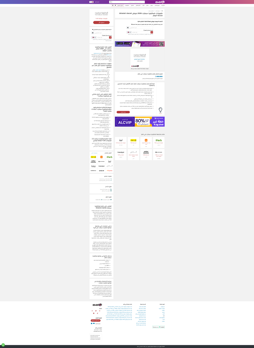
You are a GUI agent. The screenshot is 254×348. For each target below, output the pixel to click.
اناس (133, 158)
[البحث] (111, 2)
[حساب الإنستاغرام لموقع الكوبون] (99, 311)
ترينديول (120, 157)
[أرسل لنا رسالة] (3, 345)
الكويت (163, 310)
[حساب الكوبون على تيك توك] (97, 313)
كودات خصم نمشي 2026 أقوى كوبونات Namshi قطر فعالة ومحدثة (119, 316)
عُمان (164, 314)
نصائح (147, 5)
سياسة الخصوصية (142, 316)
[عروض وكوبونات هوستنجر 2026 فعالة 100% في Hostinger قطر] (158, 152)
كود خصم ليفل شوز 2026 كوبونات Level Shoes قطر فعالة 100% (119, 312)
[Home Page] (160, 2)
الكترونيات (127, 5)
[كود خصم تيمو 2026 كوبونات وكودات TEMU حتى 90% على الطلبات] (146, 140)
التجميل (132, 5)
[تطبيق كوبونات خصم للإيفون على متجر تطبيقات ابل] (113, 5)
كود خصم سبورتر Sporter (141, 325)
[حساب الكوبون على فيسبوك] (92, 311)
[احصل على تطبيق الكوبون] (140, 44)
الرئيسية (163, 5)
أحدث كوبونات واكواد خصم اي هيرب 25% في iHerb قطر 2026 (120, 307)
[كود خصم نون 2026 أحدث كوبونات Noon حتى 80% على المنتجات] (133, 140)
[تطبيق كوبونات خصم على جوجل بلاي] (115, 5)
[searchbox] (129, 2)
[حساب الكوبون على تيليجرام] (93, 313)
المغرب (163, 321)
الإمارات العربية (162, 308)
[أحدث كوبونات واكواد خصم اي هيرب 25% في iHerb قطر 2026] (158, 140)
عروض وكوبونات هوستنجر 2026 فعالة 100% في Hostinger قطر (119, 314)
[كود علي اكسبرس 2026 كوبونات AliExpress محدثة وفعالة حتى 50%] (110, 170)
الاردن (163, 319)
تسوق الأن (101, 22)
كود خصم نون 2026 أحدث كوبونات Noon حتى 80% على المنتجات (119, 310)
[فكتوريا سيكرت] (101, 13)
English (97, 2)
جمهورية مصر (162, 317)
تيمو (146, 146)
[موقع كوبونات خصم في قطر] (162, 11)
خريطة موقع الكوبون (142, 312)
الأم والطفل (138, 5)
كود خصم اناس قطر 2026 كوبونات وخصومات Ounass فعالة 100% (119, 317)
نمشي (146, 157)
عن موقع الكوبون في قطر (141, 314)
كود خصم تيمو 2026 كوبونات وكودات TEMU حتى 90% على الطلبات (118, 308)
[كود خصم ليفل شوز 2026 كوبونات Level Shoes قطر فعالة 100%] (120, 140)
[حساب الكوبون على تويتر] (95, 311)
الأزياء (143, 5)
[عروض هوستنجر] (140, 122)
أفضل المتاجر (108, 153)
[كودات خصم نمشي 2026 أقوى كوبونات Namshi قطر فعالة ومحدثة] (146, 152)
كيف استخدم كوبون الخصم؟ (140, 317)
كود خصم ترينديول (142, 319)
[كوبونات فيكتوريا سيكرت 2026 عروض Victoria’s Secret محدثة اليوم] (140, 58)
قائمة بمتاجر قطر (142, 307)
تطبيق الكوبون (120, 5)
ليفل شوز (120, 145)
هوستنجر (158, 158)
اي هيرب (158, 145)
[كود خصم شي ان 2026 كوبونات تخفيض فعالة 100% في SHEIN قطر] (101, 170)
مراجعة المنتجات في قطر (141, 323)
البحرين (163, 312)
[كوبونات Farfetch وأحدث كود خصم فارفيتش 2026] (93, 170)
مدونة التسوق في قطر (141, 310)
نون (133, 145)
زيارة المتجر (123, 112)
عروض (151, 5)
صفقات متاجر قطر (142, 308)
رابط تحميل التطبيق (96, 320)
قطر (164, 316)
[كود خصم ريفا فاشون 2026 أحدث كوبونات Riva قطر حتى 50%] (93, 166)
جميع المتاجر (157, 5)
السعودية (163, 307)
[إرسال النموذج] (152, 32)
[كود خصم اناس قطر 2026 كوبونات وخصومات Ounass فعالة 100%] (133, 152)
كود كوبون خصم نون (142, 321)
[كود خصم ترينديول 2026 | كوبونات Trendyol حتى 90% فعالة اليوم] (120, 152)
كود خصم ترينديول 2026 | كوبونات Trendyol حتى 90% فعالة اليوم (119, 319)
